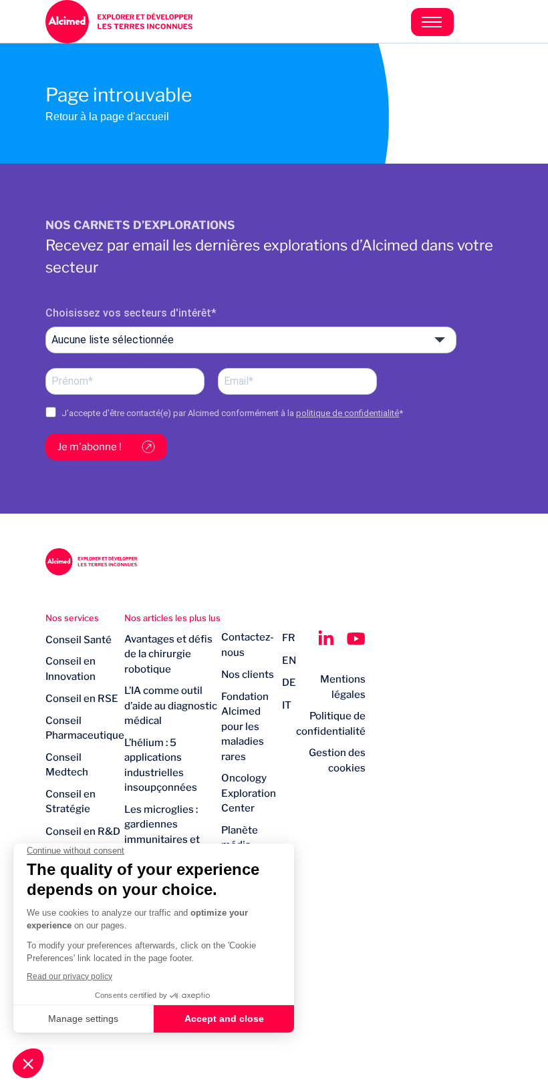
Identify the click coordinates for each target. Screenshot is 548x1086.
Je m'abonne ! (89, 447)
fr (288, 638)
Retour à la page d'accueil (107, 116)
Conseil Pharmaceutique (84, 728)
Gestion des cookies (337, 760)
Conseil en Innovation (70, 669)
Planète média (239, 838)
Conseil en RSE (81, 699)
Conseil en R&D (82, 832)
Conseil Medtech (66, 765)
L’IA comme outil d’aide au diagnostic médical (170, 706)
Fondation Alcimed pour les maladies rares (245, 727)
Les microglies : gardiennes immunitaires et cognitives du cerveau (162, 839)
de (289, 683)
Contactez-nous (247, 645)
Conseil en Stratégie (70, 802)
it (286, 705)
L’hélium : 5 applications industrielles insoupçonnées (160, 765)
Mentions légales (343, 687)
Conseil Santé (78, 640)
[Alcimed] (159, 21)
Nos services (72, 617)
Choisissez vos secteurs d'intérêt (128, 313)
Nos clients (247, 675)
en (289, 661)
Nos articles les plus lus (172, 617)
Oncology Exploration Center (248, 793)
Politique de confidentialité (331, 723)
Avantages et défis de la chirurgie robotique (168, 654)
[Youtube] (356, 638)
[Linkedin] (325, 638)
